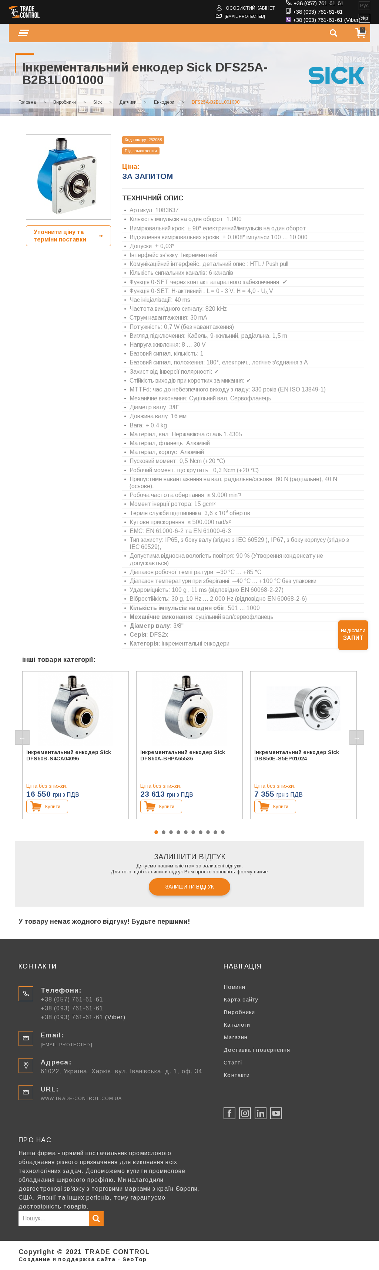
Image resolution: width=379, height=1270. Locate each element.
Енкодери (164, 102)
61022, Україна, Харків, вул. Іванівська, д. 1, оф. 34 (121, 1071)
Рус (364, 5)
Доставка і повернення (257, 1050)
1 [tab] (156, 832)
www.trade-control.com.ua (81, 1098)
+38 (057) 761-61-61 (318, 3)
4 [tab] (178, 832)
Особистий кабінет (250, 8)
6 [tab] (193, 832)
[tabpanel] (76, 745)
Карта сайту (241, 999)
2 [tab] (163, 832)
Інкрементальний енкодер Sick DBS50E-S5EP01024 (296, 755)
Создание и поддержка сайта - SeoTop (83, 1259)
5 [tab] (186, 832)
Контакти (237, 1075)
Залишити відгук (189, 887)
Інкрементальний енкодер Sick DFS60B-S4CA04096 (68, 755)
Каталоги (237, 1024)
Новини (234, 987)
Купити (52, 806)
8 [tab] (208, 832)
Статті (233, 1062)
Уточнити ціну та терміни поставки (60, 235)
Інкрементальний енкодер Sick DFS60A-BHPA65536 (182, 755)
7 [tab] (200, 832)
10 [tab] (223, 832)
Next (356, 737)
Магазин (236, 1037)
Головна (27, 102)
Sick (97, 102)
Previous (22, 737)
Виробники (64, 102)
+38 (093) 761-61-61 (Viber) (326, 20)
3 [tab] (171, 832)
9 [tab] (215, 832)
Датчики (128, 102)
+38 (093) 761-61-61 (318, 12)
